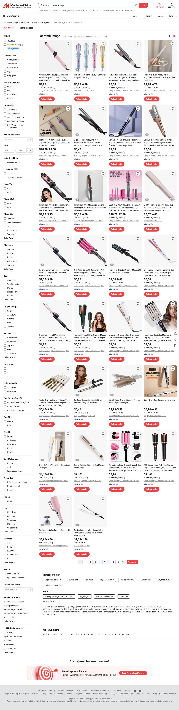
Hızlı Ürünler (118, 690)
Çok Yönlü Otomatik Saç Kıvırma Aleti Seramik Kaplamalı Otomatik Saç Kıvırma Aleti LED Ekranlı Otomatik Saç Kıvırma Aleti (90, 273)
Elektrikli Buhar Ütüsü (53, 585)
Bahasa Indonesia (169, 694)
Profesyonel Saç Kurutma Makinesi (75, 11)
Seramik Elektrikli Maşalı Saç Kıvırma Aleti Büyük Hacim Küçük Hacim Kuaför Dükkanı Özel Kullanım (90, 208)
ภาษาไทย (139, 694)
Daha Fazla (47, 601)
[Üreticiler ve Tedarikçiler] (17, 5)
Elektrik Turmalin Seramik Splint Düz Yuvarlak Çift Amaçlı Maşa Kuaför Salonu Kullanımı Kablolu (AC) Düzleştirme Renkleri (158, 208)
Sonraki (131, 562)
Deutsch (69, 694)
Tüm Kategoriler (12, 16)
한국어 (107, 694)
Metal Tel (7, 640)
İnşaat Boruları (10, 648)
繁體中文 (35, 694)
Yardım (149, 16)
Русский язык (97, 694)
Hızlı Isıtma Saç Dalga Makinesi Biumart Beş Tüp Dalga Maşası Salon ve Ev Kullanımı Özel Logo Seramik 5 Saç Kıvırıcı (160, 338)
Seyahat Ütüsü (164, 579)
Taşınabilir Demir (107, 579)
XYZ (127, 634)
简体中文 (26, 694)
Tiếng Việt (156, 694)
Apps (160, 16)
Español (60, 694)
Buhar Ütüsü (146, 579)
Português (78, 694)
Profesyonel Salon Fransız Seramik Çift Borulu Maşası (55, 531)
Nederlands (124, 694)
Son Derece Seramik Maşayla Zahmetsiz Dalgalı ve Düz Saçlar (90, 76)
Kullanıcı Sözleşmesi (65, 690)
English (17, 694)
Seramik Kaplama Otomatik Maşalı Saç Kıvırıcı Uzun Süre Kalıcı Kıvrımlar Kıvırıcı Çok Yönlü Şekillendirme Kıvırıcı (125, 468)
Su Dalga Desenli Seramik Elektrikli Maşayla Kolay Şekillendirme (88, 401)
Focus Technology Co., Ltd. (88, 699)
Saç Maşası (94, 11)
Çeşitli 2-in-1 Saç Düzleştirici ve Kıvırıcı (159, 400)
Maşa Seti (119, 11)
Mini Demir (89, 579)
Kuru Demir (73, 579)
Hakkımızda (42, 690)
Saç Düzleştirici (55, 11)
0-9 (44, 634)
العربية (115, 694)
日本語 (43, 694)
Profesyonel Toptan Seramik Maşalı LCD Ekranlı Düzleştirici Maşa (125, 271)
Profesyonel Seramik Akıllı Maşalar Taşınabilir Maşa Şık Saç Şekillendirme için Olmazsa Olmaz (54, 143)
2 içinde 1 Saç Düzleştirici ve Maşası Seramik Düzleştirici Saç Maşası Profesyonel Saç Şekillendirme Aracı (88, 143)
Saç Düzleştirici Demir (53, 579)
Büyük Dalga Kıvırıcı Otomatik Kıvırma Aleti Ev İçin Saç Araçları (124, 401)
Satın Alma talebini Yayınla (133, 673)
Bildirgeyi (52, 690)
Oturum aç (172, 7)
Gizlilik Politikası (81, 690)
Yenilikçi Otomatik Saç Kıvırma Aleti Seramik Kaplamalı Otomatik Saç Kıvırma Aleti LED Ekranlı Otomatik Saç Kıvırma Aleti (55, 78)
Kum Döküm (9, 644)
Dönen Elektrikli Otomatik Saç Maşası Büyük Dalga (89, 466)
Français (51, 694)
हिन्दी (132, 694)
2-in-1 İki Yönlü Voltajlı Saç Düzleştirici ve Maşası (54, 466)
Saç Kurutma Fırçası (107, 11)
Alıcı (135, 16)
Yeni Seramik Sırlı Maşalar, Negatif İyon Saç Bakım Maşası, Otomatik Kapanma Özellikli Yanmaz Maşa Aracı (125, 143)
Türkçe (148, 694)
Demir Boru (8, 632)
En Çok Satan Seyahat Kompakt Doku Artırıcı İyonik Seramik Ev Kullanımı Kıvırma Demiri (89, 533)
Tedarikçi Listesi (25, 27)
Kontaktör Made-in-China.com (100, 690)
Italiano (87, 694)
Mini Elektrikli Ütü (127, 579)
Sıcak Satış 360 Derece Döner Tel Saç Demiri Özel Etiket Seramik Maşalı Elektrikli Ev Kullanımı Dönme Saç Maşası (159, 273)
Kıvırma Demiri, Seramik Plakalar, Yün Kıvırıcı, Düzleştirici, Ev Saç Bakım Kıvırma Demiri (54, 273)
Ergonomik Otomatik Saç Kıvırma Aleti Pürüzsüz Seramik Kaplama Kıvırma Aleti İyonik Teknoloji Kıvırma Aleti (124, 338)
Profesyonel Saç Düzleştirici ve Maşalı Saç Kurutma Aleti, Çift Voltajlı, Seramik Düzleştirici (160, 77)
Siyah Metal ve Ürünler (13, 636)
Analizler (128, 690)
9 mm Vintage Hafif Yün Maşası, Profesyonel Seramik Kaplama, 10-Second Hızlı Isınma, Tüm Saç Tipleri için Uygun (55, 338)
